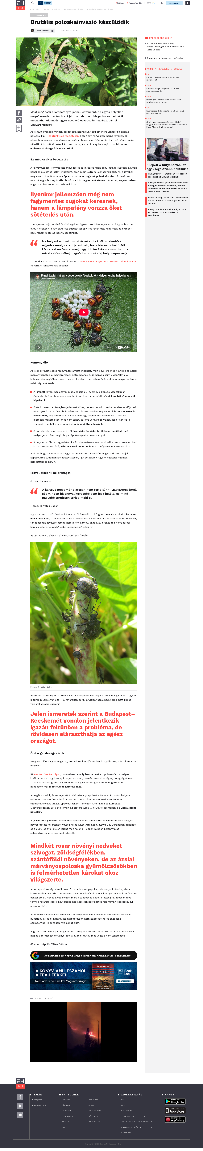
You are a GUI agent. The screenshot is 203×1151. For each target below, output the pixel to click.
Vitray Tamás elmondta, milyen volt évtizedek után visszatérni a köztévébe (167, 212)
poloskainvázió (52, 9)
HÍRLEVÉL (125, 1105)
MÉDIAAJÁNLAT (127, 1133)
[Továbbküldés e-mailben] (19, 120)
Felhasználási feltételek (133, 1116)
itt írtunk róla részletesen (63, 135)
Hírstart (66, 1105)
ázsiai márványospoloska (101, 9)
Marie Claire (94, 1122)
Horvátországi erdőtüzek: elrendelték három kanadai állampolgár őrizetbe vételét (168, 200)
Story (91, 1105)
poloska (35, 9)
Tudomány (39, 15)
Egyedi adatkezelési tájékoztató (136, 1122)
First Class (67, 1116)
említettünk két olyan (47, 774)
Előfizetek (174, 3)
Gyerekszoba (95, 1111)
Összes (178, 69)
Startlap (66, 1100)
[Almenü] (31, 3)
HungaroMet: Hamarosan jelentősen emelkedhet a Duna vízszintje (167, 175)
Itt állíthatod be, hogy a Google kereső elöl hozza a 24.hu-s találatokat (87, 955)
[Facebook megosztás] (19, 113)
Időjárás (120, 3)
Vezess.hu (67, 1111)
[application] (83, 1032)
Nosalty (65, 1122)
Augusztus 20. (135, 3)
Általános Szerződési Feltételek (136, 1127)
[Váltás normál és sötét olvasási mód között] (162, 3)
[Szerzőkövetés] (52, 31)
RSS (122, 1100)
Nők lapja (93, 1116)
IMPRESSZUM (126, 1111)
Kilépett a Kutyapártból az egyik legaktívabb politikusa (167, 167)
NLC (63, 1127)
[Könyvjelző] (19, 128)
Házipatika (93, 1100)
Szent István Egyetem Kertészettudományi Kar (108, 261)
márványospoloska (74, 9)
